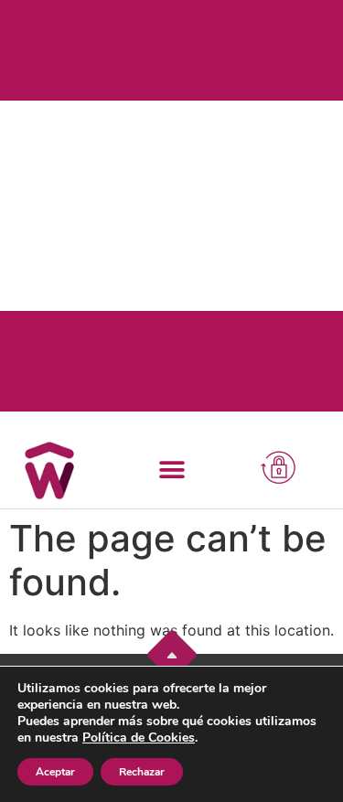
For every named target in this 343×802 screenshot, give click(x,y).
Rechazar (142, 772)
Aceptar (55, 772)
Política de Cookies (138, 737)
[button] (171, 469)
